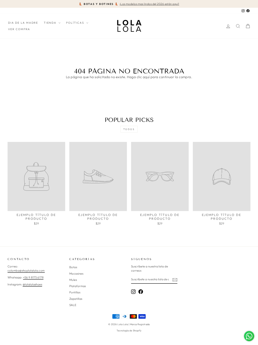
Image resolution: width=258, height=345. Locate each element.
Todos (129, 129)
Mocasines (76, 273)
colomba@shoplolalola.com (26, 270)
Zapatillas (75, 299)
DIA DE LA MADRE (23, 22)
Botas (73, 267)
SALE (72, 305)
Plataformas (77, 286)
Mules (73, 280)
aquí (146, 77)
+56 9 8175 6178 (33, 277)
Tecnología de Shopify (129, 330)
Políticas (75, 22)
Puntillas (74, 292)
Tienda (51, 22)
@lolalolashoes (32, 284)
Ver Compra (19, 29)
